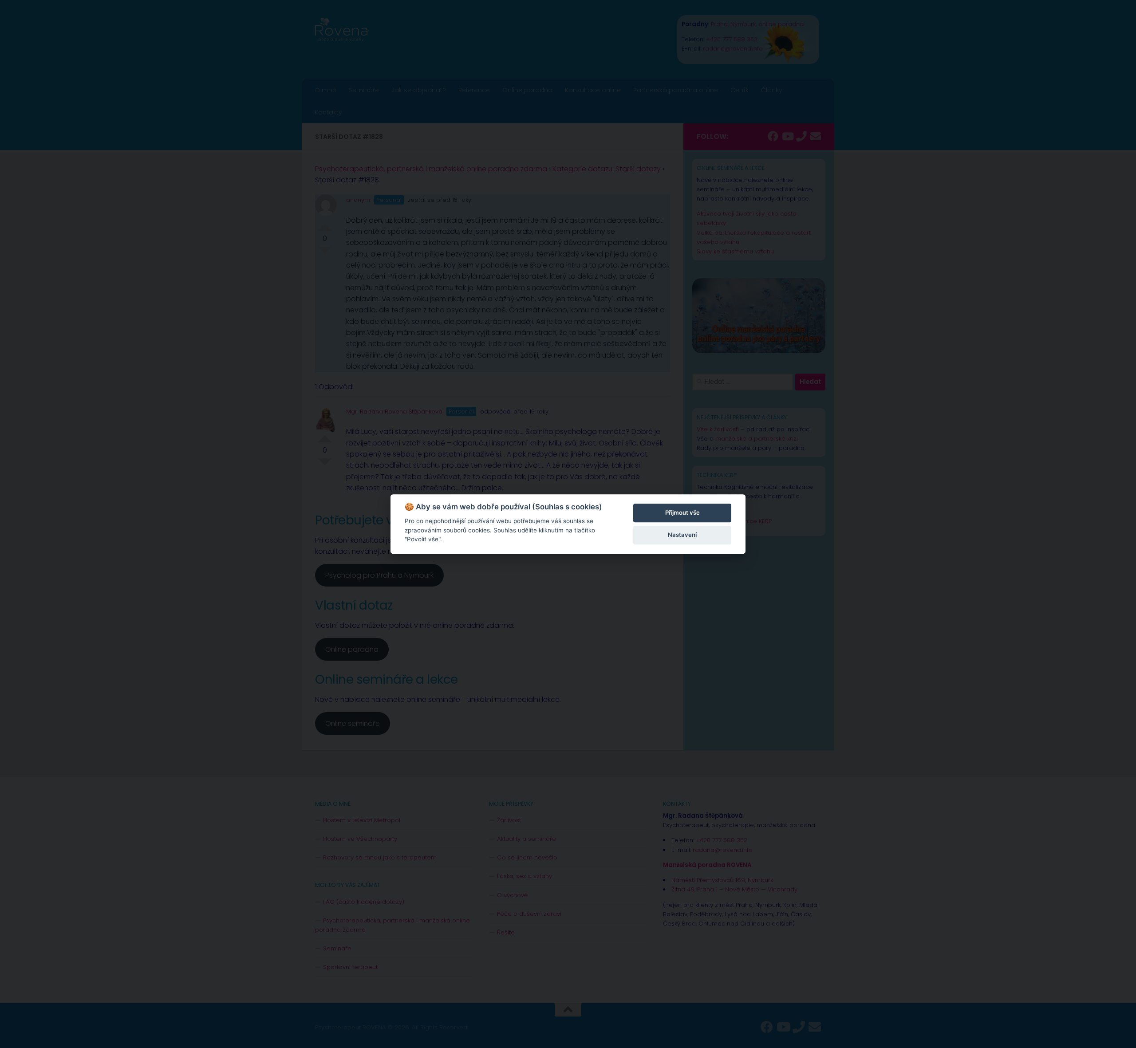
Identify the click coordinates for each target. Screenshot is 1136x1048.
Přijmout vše (682, 512)
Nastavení (682, 534)
